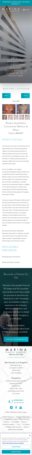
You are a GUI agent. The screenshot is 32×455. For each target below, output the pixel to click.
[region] (16, 444)
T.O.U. (18, 424)
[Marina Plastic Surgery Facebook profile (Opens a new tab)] (16, 407)
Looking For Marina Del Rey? (16, 357)
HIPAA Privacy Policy (11, 419)
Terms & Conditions (8, 424)
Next (25, 96)
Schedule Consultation (15, 339)
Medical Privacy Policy (23, 417)
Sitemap (23, 422)
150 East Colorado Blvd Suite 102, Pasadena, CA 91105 (16, 330)
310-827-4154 (16, 370)
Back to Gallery (9, 89)
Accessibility (15, 422)
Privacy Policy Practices (8, 443)
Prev (6, 96)
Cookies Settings (16, 446)
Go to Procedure (22, 89)
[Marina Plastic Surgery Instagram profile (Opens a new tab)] (11, 407)
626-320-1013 (16, 386)
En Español (26, 424)
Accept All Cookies (16, 451)
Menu (28, 10)
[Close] (30, 435)
